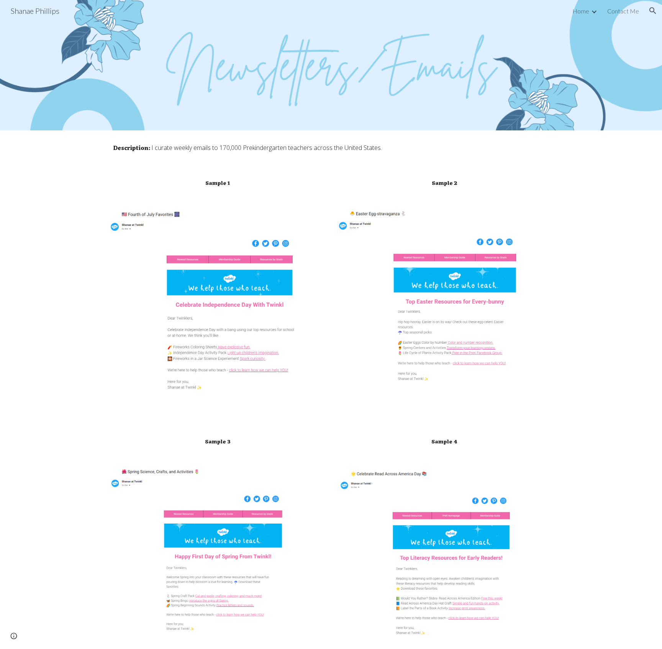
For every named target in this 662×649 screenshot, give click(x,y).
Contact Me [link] (623, 11)
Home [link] (580, 11)
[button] (653, 11)
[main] (331, 148)
